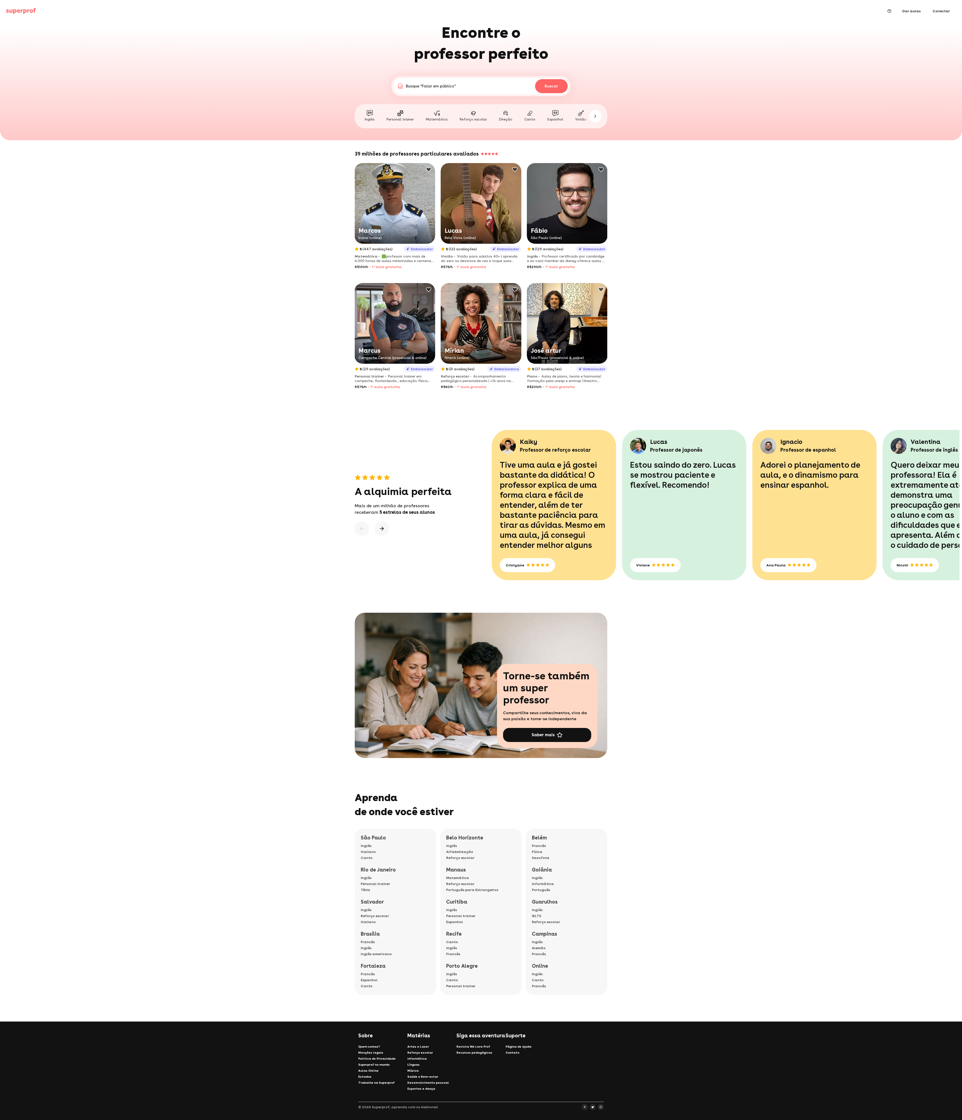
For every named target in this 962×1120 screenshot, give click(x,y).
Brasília (370, 934)
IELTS (536, 916)
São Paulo (373, 838)
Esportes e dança (421, 1088)
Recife (454, 934)
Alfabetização (459, 852)
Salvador (372, 902)
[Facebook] (585, 1107)
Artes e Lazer (418, 1046)
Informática (543, 884)
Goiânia (542, 870)
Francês (368, 942)
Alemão (539, 948)
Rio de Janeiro (378, 870)
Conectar (941, 11)
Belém (539, 838)
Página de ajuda (518, 1046)
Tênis (365, 890)
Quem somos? (369, 1046)
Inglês (366, 846)
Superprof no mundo (374, 1064)
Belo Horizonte (464, 838)
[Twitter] (593, 1107)
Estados (365, 1076)
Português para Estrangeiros (472, 890)
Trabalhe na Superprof (376, 1082)
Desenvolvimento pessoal (428, 1082)
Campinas (544, 934)
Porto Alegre (462, 966)
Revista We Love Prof (473, 1046)
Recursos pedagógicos (474, 1052)
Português (541, 890)
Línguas (413, 1064)
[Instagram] (601, 1107)
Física (537, 852)
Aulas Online (368, 1070)
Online (540, 966)
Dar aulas (911, 11)
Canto (367, 858)
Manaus (456, 870)
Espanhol (369, 980)
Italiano (368, 852)
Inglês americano (376, 954)
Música (413, 1070)
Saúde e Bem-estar (422, 1076)
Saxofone (540, 858)
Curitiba (456, 902)
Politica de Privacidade (377, 1058)
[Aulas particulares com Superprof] (21, 11)
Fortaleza (373, 966)
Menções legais (370, 1052)
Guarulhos (545, 902)
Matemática (457, 878)
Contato (512, 1052)
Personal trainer (375, 884)
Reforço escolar (375, 916)
